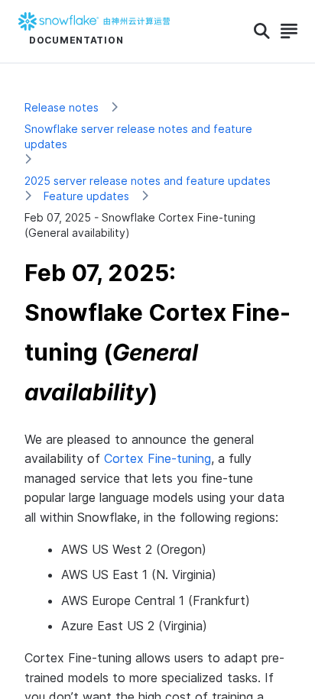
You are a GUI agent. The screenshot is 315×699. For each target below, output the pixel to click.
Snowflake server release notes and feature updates (138, 136)
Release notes (61, 107)
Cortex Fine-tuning (157, 458)
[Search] (262, 31)
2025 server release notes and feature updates (147, 180)
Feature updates (86, 195)
